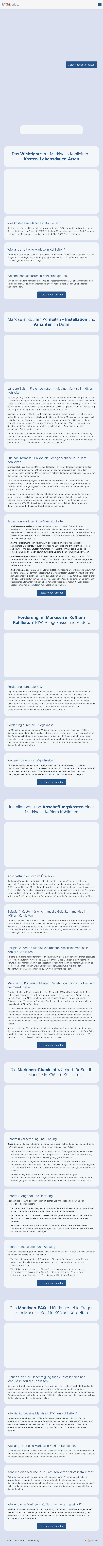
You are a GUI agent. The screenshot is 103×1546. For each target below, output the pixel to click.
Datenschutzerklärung (28, 1540)
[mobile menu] (99, 4)
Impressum (10, 1540)
